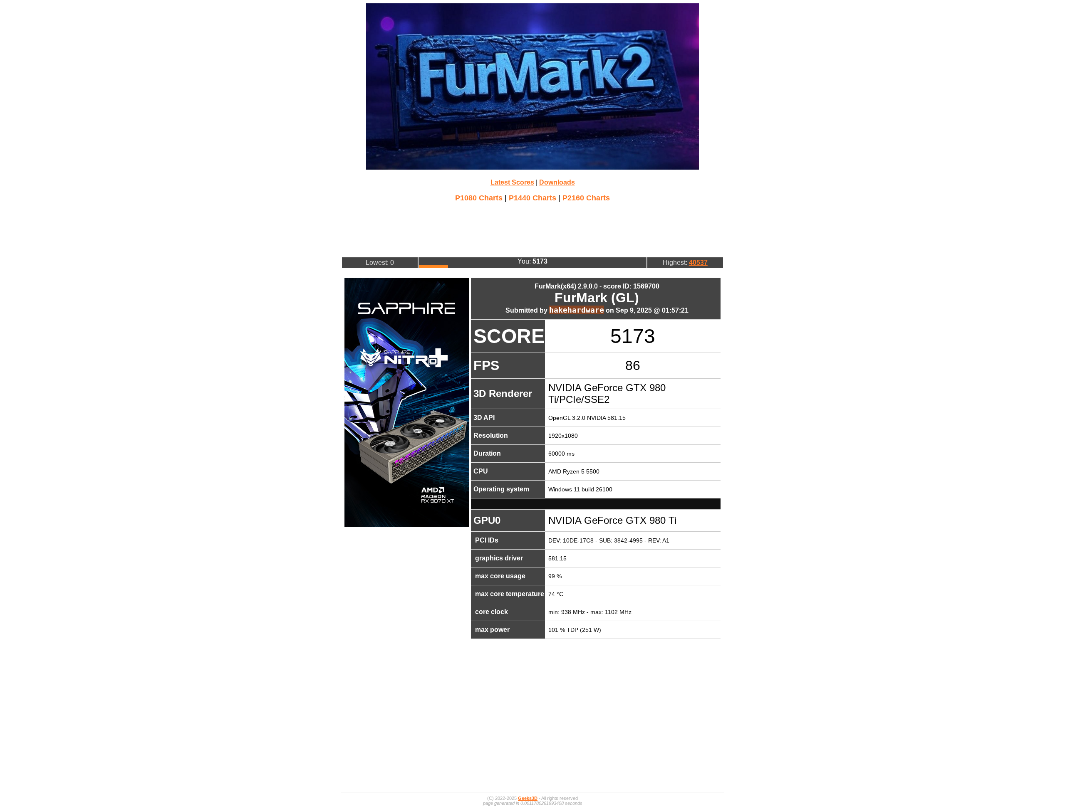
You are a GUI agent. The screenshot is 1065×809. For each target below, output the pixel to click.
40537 (698, 262)
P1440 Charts (532, 198)
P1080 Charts (479, 198)
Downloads (557, 182)
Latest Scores (512, 182)
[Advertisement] (532, 228)
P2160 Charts (586, 198)
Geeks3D (527, 798)
